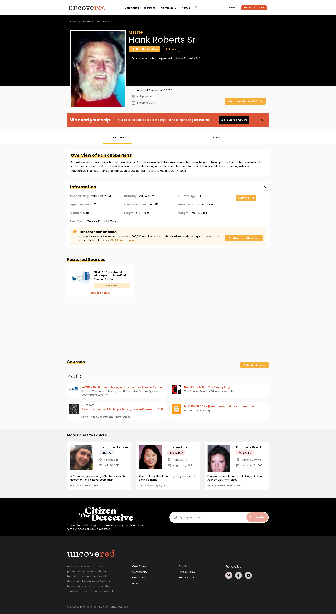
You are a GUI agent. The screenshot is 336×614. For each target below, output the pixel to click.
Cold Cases (131, 7)
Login (232, 7)
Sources (218, 137)
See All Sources (101, 293)
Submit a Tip (246, 197)
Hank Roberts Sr (103, 21)
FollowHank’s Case (145, 49)
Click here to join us (122, 240)
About (186, 7)
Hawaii (86, 21)
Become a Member (254, 7)
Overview (117, 137)
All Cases (72, 21)
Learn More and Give (234, 120)
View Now (112, 285)
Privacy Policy (187, 572)
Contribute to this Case (244, 238)
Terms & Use (186, 577)
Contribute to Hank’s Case (245, 101)
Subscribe (257, 517)
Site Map (184, 566)
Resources (138, 577)
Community (168, 7)
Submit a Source (254, 365)
